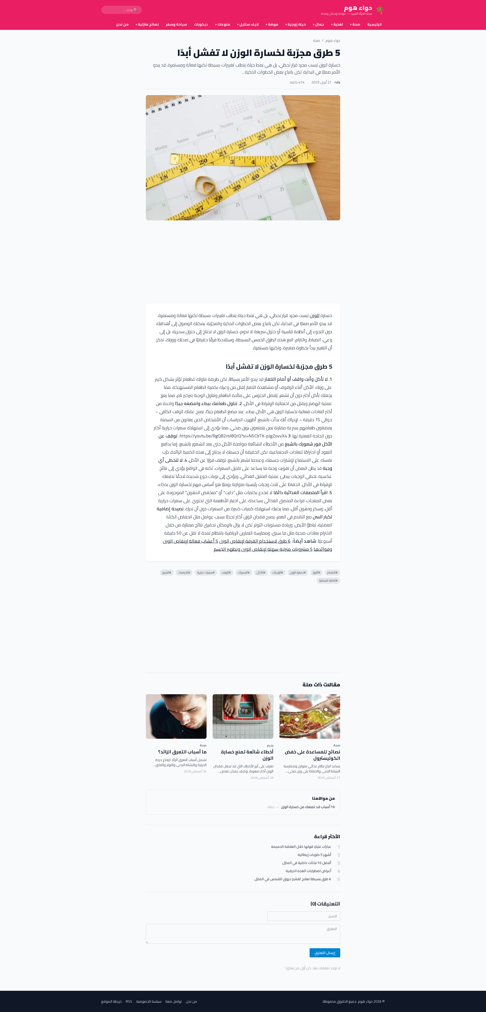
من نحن (122, 24)
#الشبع (167, 572)
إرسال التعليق (325, 953)
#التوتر (316, 572)
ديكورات (201, 24)
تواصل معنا (174, 1001)
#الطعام (332, 572)
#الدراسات (184, 572)
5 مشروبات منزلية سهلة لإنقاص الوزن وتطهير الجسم (263, 549)
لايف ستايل (248, 24)
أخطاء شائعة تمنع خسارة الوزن (247, 755)
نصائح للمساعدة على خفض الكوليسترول (312, 755)
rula (337, 82)
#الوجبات (277, 572)
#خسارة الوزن (298, 572)
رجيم (270, 745)
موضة (272, 24)
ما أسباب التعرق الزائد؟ (182, 752)
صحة (355, 24)
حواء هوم (333, 40)
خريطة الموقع (111, 1001)
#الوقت (226, 572)
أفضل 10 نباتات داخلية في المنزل (306, 862)
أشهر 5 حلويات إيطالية (314, 854)
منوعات (222, 24)
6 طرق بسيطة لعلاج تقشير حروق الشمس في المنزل (292, 879)
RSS (129, 1001)
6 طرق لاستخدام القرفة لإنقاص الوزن (254, 541)
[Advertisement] (243, 261)
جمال (318, 24)
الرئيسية (374, 24)
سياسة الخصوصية (148, 1001)
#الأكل (261, 572)
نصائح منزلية (147, 24)
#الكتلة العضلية (328, 580)
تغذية (337, 24)
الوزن (314, 315)
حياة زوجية (295, 24)
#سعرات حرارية (206, 572)
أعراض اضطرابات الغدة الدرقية (308, 871)
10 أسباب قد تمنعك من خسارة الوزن (308, 807)
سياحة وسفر (176, 24)
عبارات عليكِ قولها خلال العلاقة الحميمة (301, 846)
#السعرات (244, 572)
